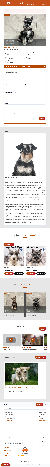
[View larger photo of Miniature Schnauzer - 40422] (23, 247)
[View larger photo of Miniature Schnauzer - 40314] (45, 247)
